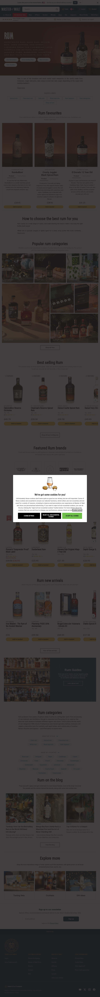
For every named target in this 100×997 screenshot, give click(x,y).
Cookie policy (77, 510)
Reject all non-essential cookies (51, 516)
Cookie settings (29, 516)
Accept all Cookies (72, 516)
